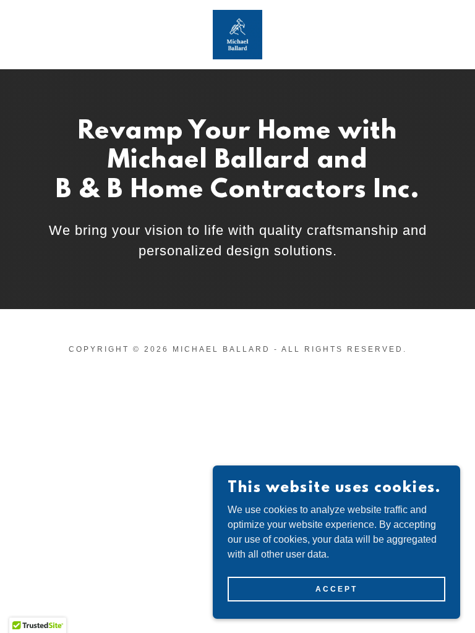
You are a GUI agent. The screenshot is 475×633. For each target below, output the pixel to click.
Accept (336, 588)
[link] (237, 34)
